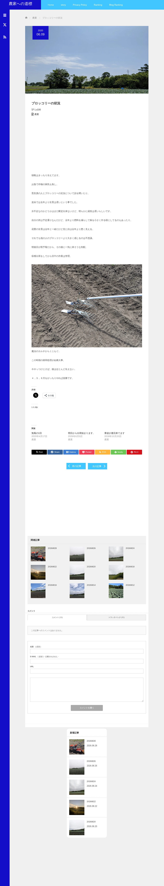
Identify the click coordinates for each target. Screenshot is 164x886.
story (63, 5)
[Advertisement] (87, 145)
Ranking (98, 5)
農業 (36, 114)
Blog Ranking (116, 5)
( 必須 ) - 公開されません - (44, 657)
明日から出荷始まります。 (81, 433)
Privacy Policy (80, 5)
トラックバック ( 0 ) (116, 617)
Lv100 (38, 109)
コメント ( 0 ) (57, 617)
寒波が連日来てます (114, 433)
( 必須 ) (35, 647)
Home (51, 5)
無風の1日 (37, 433)
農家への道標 (20, 3)
